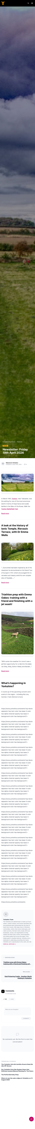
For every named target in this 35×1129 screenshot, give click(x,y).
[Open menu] (32, 3)
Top (6, 999)
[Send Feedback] (31, 1119)
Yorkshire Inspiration (9, 442)
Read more (5, 513)
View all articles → (9, 944)
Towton (14, 498)
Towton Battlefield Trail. (9, 509)
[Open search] (28, 3)
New (12, 999)
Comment (26, 1018)
